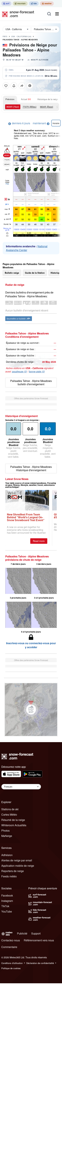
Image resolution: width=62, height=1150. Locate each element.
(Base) (46, 106)
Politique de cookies (11, 968)
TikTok (5, 906)
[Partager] (22, 85)
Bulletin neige (12, 272)
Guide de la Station (35, 272)
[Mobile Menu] (57, 14)
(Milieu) (29, 106)
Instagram (7, 901)
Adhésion (7, 855)
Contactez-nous (10, 940)
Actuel (24, 99)
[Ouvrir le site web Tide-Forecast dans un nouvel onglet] (34, 3)
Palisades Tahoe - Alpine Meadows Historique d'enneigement (31, 468)
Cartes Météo (9, 814)
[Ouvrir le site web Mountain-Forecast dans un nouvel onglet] (20, 3)
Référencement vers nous (39, 940)
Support (36, 933)
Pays (5, 36)
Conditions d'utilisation (12, 963)
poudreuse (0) (19, 371)
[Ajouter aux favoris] (6, 85)
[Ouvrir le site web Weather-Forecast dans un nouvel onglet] (47, 3)
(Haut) (12, 106)
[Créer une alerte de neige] (14, 85)
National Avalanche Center (26, 248)
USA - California (21, 36)
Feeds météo (9, 876)
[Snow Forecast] (17, 13)
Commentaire (9, 947)
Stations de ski (10, 809)
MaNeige (6, 836)
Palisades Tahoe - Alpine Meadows (20, 39)
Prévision (9, 99)
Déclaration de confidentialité (40, 963)
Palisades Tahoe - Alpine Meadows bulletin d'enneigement (31, 382)
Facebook (7, 895)
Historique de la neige (47, 99)
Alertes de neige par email (16, 860)
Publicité (22, 933)
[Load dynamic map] (31, 709)
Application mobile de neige (17, 866)
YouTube (6, 911)
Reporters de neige (12, 871)
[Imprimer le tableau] (29, 85)
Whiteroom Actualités (13, 825)
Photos (5, 830)
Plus (7, 184)
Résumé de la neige (13, 820)
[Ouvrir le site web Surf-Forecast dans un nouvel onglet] (6, 3)
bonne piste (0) (37, 371)
